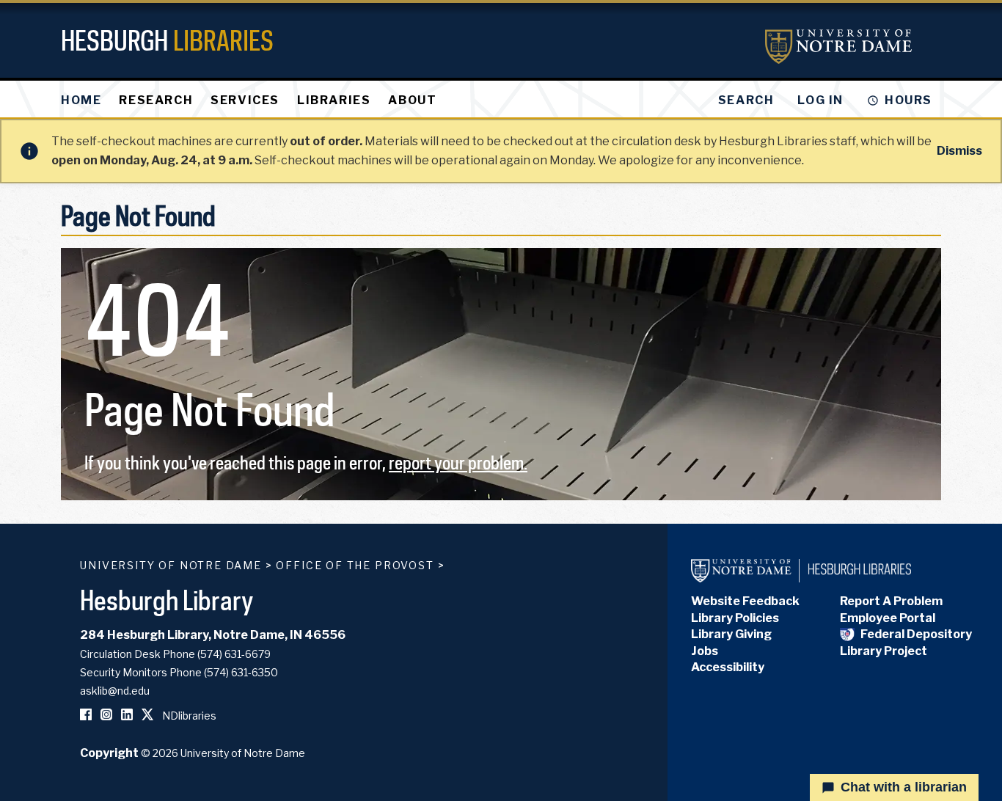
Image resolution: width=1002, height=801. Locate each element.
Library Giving (731, 634)
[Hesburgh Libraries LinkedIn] (127, 716)
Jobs (704, 651)
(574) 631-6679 (234, 654)
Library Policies (735, 618)
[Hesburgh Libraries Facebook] (86, 716)
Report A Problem (891, 601)
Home (81, 100)
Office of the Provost (355, 565)
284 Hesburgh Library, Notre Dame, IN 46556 (212, 635)
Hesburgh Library (167, 599)
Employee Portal (887, 618)
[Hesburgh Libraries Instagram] (106, 716)
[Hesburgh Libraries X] (147, 716)
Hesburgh (167, 39)
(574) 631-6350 (241, 672)
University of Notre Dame (171, 565)
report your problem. (458, 462)
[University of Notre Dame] (838, 46)
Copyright (109, 753)
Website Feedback (745, 601)
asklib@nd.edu (115, 690)
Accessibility (727, 667)
